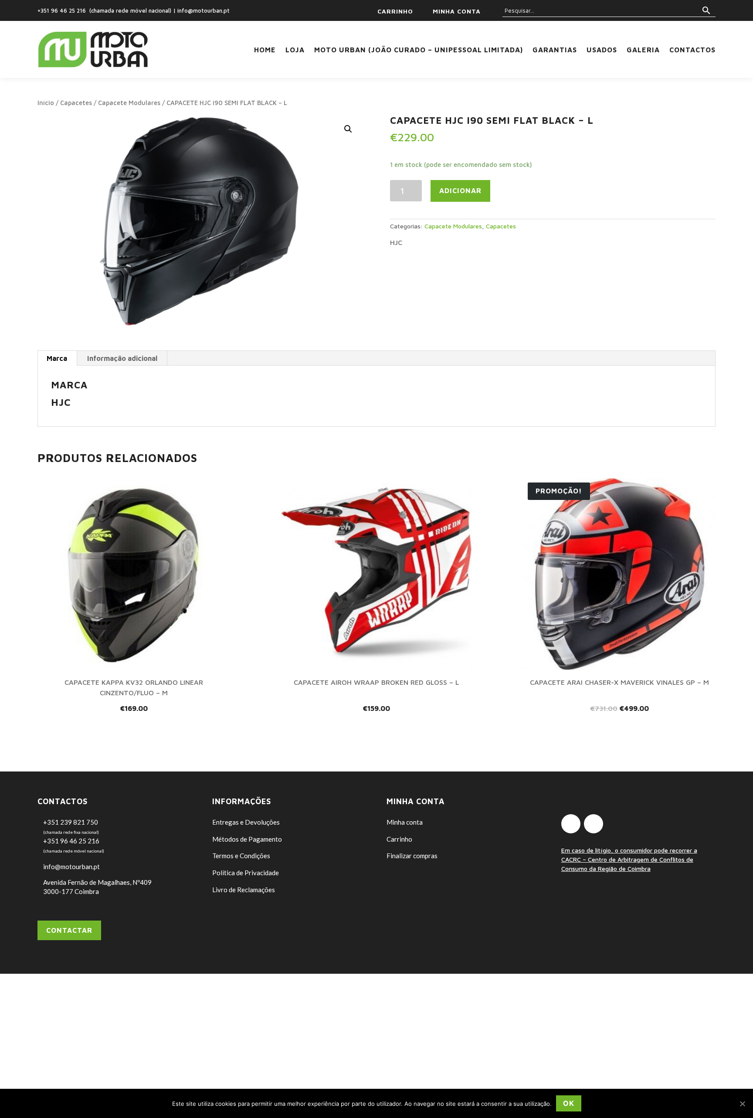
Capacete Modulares (129, 102)
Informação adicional (122, 358)
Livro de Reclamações (243, 890)
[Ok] (742, 1103)
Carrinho (399, 839)
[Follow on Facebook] (570, 823)
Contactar (69, 930)
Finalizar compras (412, 856)
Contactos (692, 50)
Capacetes (76, 102)
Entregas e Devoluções (246, 822)
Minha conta (405, 822)
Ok (568, 1103)
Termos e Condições (241, 856)
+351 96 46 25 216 (61, 10)
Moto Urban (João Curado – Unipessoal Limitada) (418, 50)
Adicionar (460, 190)
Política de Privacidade (245, 873)
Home (265, 50)
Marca (57, 358)
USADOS (602, 50)
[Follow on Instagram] (593, 823)
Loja (295, 50)
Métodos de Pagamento (247, 839)
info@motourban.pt (203, 10)
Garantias (555, 50)
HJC (396, 242)
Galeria (643, 50)
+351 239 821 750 (70, 822)
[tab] (57, 358)
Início (45, 102)
